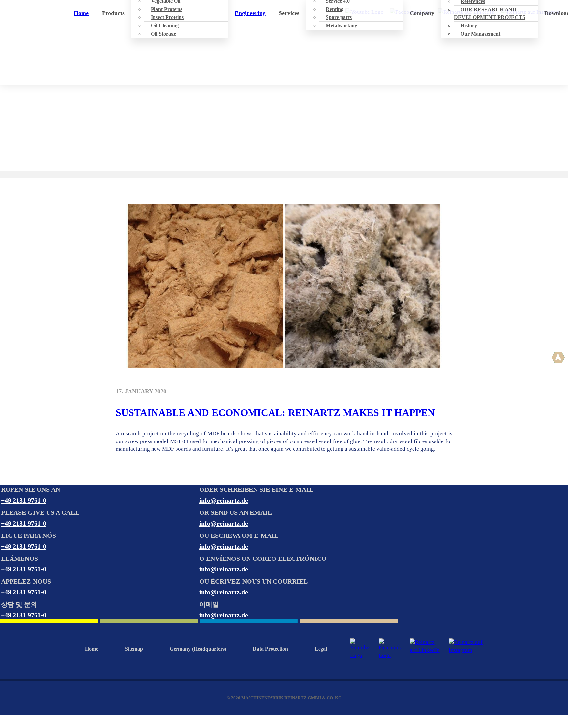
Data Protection (270, 649)
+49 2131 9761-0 (23, 500)
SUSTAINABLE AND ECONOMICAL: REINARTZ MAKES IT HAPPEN (275, 412)
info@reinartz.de (223, 500)
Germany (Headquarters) (198, 649)
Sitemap (134, 649)
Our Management (480, 33)
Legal (321, 649)
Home (81, 13)
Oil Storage (163, 33)
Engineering (250, 13)
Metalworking (341, 25)
